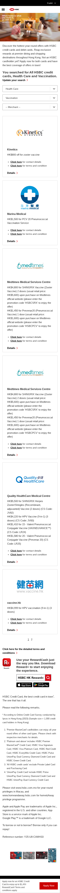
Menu (3, 9)
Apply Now (48, 885)
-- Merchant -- (13, 107)
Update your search (13, 80)
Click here (16, 162)
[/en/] (14, 8)
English (50, 3)
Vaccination (12, 98)
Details (11, 172)
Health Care (12, 88)
